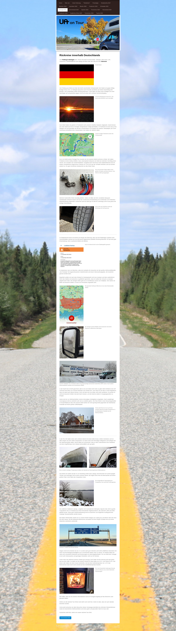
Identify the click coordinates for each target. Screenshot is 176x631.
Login (118, 625)
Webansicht (117, 626)
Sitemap (66, 625)
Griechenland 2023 (65, 617)
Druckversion (61, 625)
